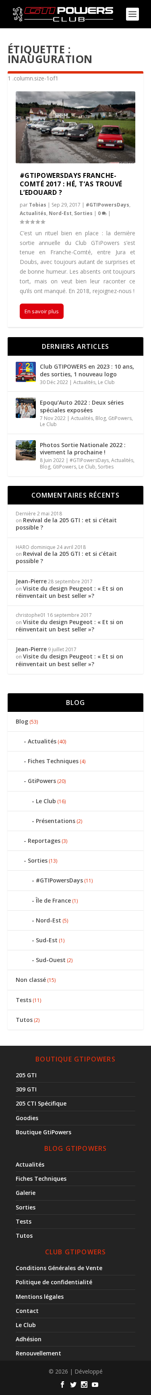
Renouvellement (38, 1353)
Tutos (24, 1020)
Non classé (31, 979)
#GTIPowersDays (107, 204)
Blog (100, 418)
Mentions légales (40, 1296)
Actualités (33, 213)
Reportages (44, 840)
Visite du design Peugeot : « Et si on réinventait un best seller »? (69, 592)
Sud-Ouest (51, 960)
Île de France (53, 900)
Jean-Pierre (31, 581)
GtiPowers (120, 418)
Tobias (37, 204)
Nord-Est (60, 213)
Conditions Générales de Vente (59, 1268)
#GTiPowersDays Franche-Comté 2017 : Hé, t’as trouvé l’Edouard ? (71, 184)
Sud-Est (47, 940)
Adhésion (28, 1339)
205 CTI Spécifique (41, 1103)
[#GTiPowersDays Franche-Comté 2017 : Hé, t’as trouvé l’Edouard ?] (76, 127)
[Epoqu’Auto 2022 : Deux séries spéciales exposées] (26, 408)
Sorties (83, 213)
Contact (27, 1311)
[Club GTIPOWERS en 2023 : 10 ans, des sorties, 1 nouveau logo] (26, 372)
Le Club (106, 382)
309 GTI (26, 1089)
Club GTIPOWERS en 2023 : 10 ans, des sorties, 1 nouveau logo (87, 370)
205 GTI (26, 1075)
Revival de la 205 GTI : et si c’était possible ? (66, 523)
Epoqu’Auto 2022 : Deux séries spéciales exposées (82, 406)
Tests (23, 1000)
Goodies (27, 1118)
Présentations (55, 821)
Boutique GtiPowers (43, 1132)
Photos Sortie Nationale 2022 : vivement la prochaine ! (83, 448)
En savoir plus (42, 311)
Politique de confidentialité (54, 1282)
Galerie (25, 1193)
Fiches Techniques (53, 761)
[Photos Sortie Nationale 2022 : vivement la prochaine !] (26, 450)
